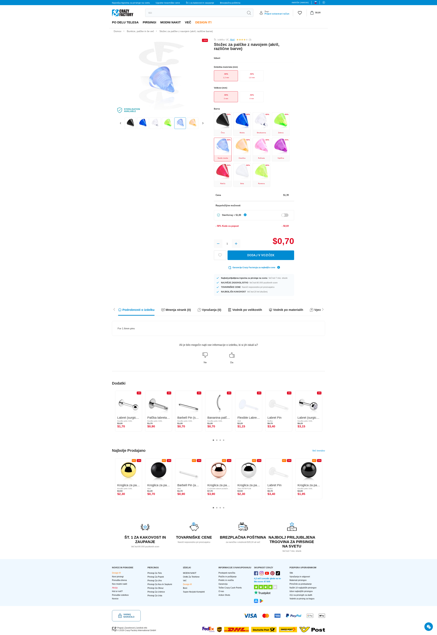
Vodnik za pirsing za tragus (302, 598)
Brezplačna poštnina (230, 3)
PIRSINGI (149, 22)
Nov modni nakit (119, 584)
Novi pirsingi (118, 576)
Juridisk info (141, 628)
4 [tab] (223, 440)
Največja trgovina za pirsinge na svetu (131, 3)
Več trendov (318, 450)
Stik (291, 573)
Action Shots (224, 595)
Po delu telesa (125, 22)
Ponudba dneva (119, 580)
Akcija (115, 588)
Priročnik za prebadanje (301, 584)
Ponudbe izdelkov (120, 595)
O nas (221, 591)
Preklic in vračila (226, 580)
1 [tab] (213, 440)
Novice (115, 598)
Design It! (203, 22)
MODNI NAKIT (170, 22)
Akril (232, 39)
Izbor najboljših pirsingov (301, 591)
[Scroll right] (114, 309)
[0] (300, 12)
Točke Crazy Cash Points (230, 588)
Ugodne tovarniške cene (168, 3)
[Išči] (249, 13)
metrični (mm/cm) (300, 2)
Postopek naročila (226, 573)
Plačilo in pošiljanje (227, 576)
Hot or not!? (117, 591)
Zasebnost (130, 628)
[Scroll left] (323, 309)
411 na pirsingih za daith (301, 595)
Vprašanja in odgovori (300, 576)
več (188, 22)
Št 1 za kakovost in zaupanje (200, 3)
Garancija (223, 584)
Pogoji (120, 628)
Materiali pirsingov (298, 580)
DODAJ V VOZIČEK (260, 255)
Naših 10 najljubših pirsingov (303, 588)
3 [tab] (220, 440)
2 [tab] (216, 440)
